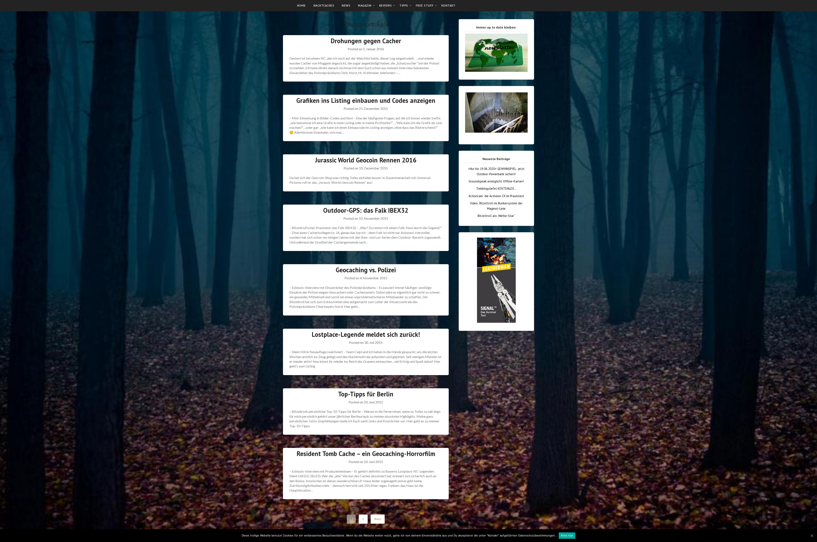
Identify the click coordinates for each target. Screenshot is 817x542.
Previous (457, 90)
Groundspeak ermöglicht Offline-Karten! (496, 181)
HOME (301, 5)
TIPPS (403, 5)
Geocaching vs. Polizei (366, 270)
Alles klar (567, 535)
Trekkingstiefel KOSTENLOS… (496, 188)
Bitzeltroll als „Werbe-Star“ (496, 216)
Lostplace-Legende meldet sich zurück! (366, 334)
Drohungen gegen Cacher (366, 41)
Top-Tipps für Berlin (365, 394)
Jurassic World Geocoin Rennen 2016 (365, 160)
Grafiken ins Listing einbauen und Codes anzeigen (365, 100)
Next (377, 519)
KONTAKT (448, 5)
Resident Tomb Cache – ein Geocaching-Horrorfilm (366, 453)
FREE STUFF (425, 5)
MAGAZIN (364, 5)
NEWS (346, 5)
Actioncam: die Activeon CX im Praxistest (496, 196)
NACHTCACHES (323, 5)
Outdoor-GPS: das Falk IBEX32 (365, 210)
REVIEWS (385, 5)
